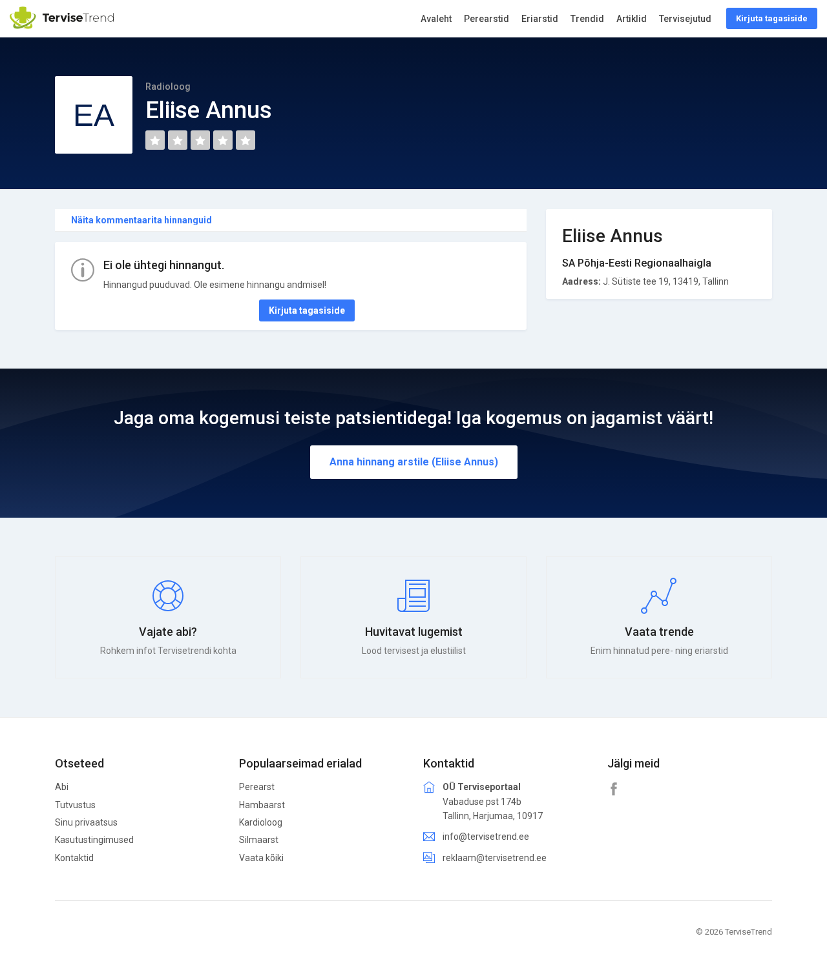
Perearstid (486, 19)
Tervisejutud (685, 19)
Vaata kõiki (261, 858)
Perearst (257, 787)
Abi (61, 787)
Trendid (587, 19)
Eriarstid (539, 19)
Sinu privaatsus (86, 822)
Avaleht (436, 19)
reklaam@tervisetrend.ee (495, 858)
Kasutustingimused (94, 840)
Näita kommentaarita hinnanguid (141, 220)
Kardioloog (260, 822)
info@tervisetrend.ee (486, 836)
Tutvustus (75, 805)
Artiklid (631, 19)
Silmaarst (258, 840)
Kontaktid (74, 858)
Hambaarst (262, 805)
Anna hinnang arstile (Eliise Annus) (414, 462)
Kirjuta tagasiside (307, 310)
